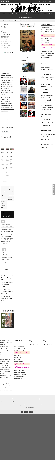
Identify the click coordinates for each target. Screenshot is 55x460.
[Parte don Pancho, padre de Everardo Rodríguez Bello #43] (23, 90)
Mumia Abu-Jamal (46, 114)
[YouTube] (1, 1)
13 (7, 326)
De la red (50, 86)
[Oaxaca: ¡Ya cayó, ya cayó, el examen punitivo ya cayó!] (23, 114)
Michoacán (52, 109)
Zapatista (44, 147)
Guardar (5, 181)
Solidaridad (44, 137)
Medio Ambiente (44, 105)
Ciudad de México (46, 80)
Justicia (43, 103)
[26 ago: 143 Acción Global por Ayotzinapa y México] (31, 106)
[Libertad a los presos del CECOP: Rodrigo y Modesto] (31, 82)
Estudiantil (3, 45)
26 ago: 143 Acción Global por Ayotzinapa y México (7, 298)
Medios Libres (4, 47)
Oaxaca (49, 117)
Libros (51, 103)
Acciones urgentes (46, 67)
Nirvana (27, 407)
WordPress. (32, 407)
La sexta (47, 103)
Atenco (45, 71)
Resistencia (53, 134)
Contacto (44, 1)
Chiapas (51, 77)
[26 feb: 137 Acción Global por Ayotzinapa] (12, 149)
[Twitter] (3, 1)
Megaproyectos (48, 107)
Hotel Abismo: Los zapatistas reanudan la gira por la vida (7, 291)
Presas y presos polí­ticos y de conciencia (47, 122)
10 (3, 326)
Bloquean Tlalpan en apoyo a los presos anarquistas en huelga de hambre (11, 193)
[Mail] (8, 1)
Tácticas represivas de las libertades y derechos (47, 141)
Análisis (43, 69)
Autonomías (48, 72)
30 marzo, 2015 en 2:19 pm (7, 226)
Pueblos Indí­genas (13, 398)
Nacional (44, 117)
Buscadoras (50, 74)
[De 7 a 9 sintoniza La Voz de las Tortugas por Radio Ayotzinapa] (2, 149)
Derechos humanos (28, 398)
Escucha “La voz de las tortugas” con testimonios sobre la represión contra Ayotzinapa (7, 159)
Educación (5, 20)
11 (4, 326)
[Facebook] (5, 1)
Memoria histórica (46, 109)
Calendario (44, 77)
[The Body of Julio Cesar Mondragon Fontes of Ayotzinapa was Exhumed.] (23, 106)
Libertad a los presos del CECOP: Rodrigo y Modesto (7, 284)
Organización (43, 119)
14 (8, 326)
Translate (31, 26)
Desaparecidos (45, 95)
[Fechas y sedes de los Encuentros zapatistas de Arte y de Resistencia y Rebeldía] (31, 98)
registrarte (44, 51)
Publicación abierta (46, 128)
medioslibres (6, 39)
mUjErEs (52, 112)
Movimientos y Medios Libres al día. (7, 401)
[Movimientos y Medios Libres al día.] (31, 90)
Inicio (40, 1)
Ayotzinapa (44, 74)
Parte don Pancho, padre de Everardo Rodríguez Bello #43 (7, 278)
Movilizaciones (47, 112)
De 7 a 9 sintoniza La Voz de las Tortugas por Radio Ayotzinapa (2, 156)
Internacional (46, 100)
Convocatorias (47, 82)
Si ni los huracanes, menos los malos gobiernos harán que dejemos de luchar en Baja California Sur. (3, 197)
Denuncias (42, 89)
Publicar (49, 1)
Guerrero (9, 45)
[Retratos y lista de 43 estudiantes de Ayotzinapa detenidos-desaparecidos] (23, 82)
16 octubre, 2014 (7, 41)
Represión (48, 134)
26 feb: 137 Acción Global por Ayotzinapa (11, 155)
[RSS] (7, 1)
